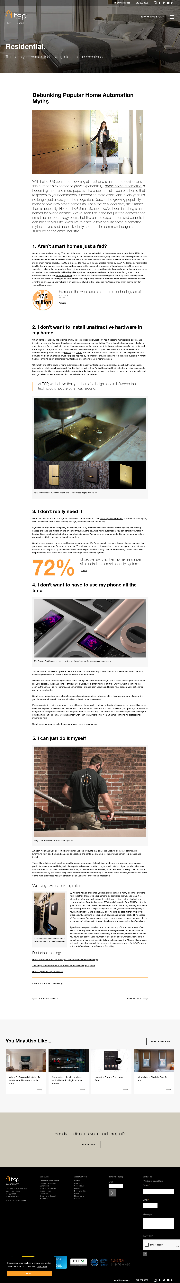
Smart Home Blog (160, 1041)
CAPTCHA (148, 1236)
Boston (77, 1181)
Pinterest (164, 3)
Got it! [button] (29, 1273)
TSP (107, 911)
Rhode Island (79, 1196)
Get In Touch (89, 1144)
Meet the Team (45, 1191)
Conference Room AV (48, 1183)
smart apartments (64, 275)
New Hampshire (80, 1191)
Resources (44, 1198)
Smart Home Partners (48, 1188)
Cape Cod (78, 1183)
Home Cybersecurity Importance (47, 971)
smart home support (113, 918)
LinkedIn (172, 3)
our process (106, 927)
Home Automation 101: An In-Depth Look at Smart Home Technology (65, 959)
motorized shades (79, 534)
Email (111, 1182)
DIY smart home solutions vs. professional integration (84, 875)
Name (146, 1185)
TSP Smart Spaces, (86, 208)
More (39, 1090)
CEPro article (71, 278)
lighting (114, 899)
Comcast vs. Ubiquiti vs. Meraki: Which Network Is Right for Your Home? (67, 1080)
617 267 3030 (142, 3)
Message (148, 1214)
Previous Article (48, 999)
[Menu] (172, 17)
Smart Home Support (48, 1196)
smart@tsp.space (122, 3)
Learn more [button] (42, 1266)
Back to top (177, 1280)
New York (77, 1193)
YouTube (168, 3)
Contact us (44, 1193)
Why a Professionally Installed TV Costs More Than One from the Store (24, 1080)
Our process (44, 1186)
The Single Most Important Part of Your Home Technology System (63, 965)
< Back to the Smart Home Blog (47, 983)
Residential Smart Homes (49, 1181)
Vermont (77, 1198)
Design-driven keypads (64, 355)
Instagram (155, 3)
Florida (76, 1188)
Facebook (160, 3)
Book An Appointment (152, 17)
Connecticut (79, 1186)
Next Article (134, 999)
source (63, 303)
